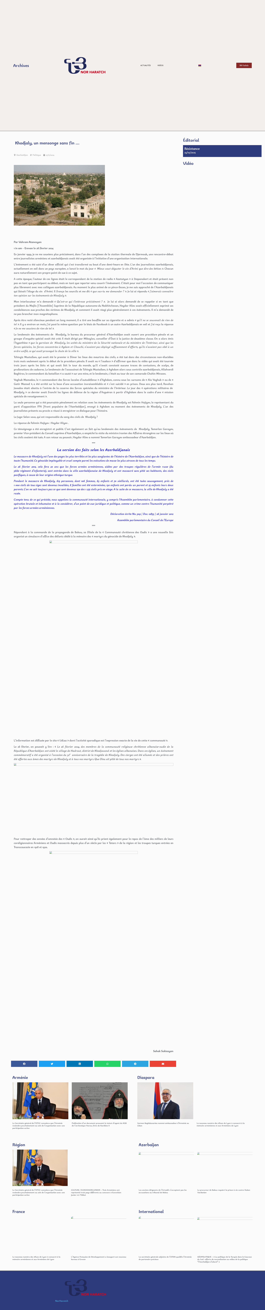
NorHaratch (61, 1300)
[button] (24, 1064)
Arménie (20, 1077)
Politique (37, 155)
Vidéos (160, 65)
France (18, 1211)
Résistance (192, 148)
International (151, 1211)
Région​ (18, 1144)
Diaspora (145, 1077)
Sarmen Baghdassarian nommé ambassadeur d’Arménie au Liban (163, 1124)
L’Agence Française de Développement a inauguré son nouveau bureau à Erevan (98, 1258)
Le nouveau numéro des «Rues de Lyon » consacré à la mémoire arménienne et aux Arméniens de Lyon (221, 1124)
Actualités (146, 65)
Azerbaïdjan (22, 155)
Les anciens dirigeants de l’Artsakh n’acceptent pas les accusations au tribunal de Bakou (163, 1191)
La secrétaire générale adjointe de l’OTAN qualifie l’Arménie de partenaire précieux (165, 1258)
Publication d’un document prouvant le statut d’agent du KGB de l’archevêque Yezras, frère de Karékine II (99, 1124)
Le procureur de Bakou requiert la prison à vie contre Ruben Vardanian (223, 1191)
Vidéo (188, 163)
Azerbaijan (149, 1144)
